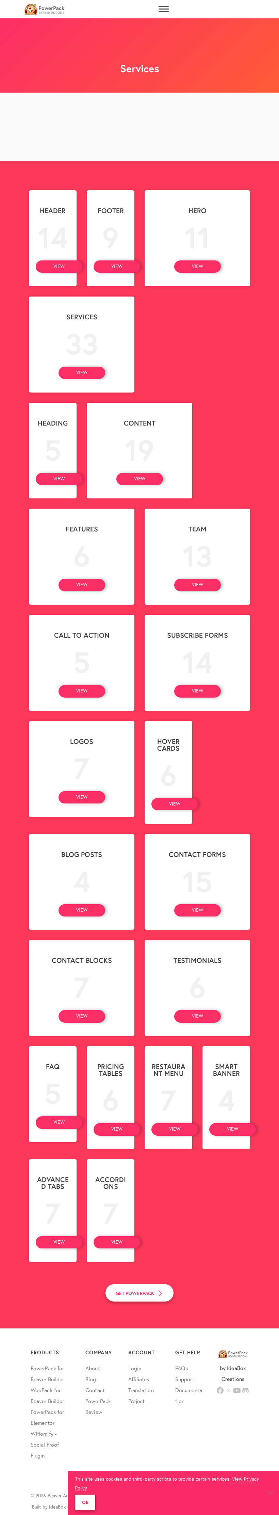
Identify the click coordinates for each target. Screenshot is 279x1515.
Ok (85, 1502)
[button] (59, 266)
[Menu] (163, 9)
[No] (270, 1493)
